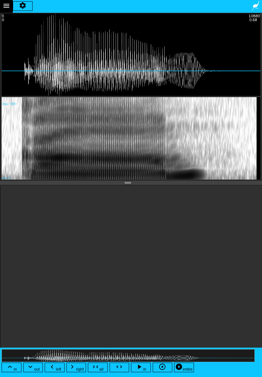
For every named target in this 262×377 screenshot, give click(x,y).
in (11, 367)
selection (119, 367)
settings (22, 6)
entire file (184, 367)
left (54, 367)
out (33, 367)
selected (162, 367)
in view (140, 367)
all (98, 367)
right (76, 367)
